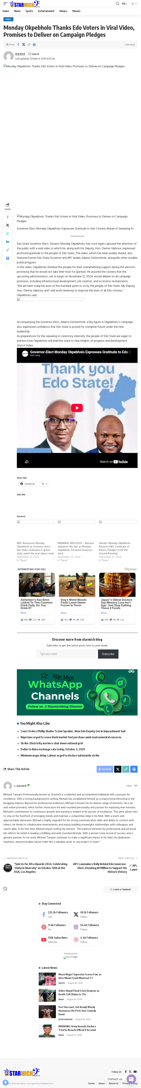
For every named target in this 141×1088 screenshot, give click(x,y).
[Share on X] (23, 44)
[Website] (136, 785)
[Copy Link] (28, 44)
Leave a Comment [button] (122, 889)
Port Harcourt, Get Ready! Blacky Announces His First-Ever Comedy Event (77, 1011)
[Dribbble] (86, 940)
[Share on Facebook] (18, 44)
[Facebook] (54, 914)
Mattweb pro (46, 1083)
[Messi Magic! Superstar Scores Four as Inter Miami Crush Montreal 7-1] (47, 979)
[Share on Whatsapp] (7, 233)
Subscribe (108, 654)
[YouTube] (135, 1071)
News (8, 19)
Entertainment (65, 1019)
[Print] (34, 44)
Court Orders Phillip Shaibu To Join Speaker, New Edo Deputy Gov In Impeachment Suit (73, 731)
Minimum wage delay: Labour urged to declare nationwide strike (60, 755)
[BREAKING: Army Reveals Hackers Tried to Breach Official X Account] (47, 1031)
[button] (6, 3)
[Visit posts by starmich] (7, 786)
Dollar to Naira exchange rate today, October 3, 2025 (53, 749)
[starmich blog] (24, 3)
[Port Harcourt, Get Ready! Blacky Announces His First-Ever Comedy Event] (47, 1011)
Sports (61, 983)
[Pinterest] (54, 927)
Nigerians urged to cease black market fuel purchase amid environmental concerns (71, 737)
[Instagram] (86, 927)
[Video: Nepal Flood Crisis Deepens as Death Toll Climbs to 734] (47, 995)
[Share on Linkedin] (7, 242)
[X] (86, 914)
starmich (20, 53)
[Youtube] (54, 940)
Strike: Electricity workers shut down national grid (52, 743)
